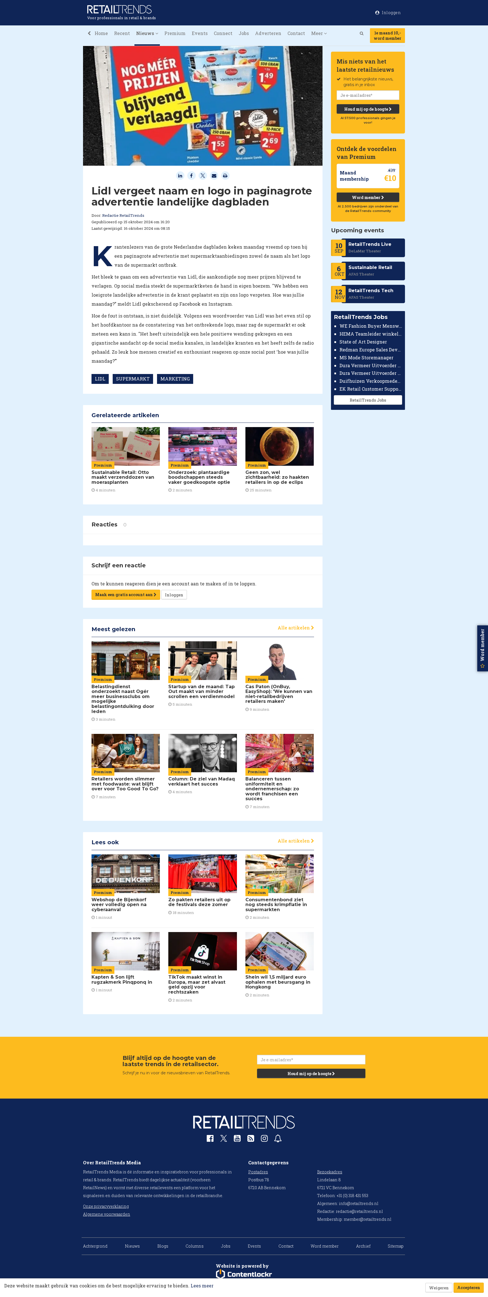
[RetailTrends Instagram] (264, 1139)
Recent (122, 33)
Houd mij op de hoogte (366, 109)
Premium (175, 33)
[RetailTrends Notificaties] (278, 1139)
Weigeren (439, 1288)
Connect (223, 33)
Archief (363, 1246)
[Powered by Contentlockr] (244, 1274)
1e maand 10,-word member (387, 35)
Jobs (244, 33)
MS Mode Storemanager (366, 357)
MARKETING (175, 379)
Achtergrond (95, 1246)
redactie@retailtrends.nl (359, 1211)
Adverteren (268, 33)
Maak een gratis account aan (124, 594)
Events (200, 33)
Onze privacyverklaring (106, 1206)
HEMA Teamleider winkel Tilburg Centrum (370, 334)
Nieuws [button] (145, 33)
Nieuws (132, 1246)
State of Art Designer (363, 342)
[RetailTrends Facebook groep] (210, 1139)
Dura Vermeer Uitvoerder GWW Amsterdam (370, 365)
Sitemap (396, 1246)
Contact (296, 33)
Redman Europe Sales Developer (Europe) (370, 350)
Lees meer (202, 1286)
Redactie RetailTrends (123, 215)
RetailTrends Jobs (368, 400)
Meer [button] (317, 33)
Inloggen (174, 595)
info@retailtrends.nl (358, 1203)
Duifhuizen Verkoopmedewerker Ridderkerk (370, 381)
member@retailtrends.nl (367, 1219)
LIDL (100, 379)
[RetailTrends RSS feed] (251, 1139)
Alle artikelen (294, 628)
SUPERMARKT (133, 379)
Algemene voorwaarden (106, 1214)
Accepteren (468, 1287)
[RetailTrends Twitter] (224, 1140)
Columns (195, 1246)
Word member (366, 197)
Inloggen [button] (391, 12)
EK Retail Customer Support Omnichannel (370, 389)
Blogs (162, 1246)
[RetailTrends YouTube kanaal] (237, 1139)
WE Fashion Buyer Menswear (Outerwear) (370, 326)
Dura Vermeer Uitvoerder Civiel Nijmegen (370, 373)
